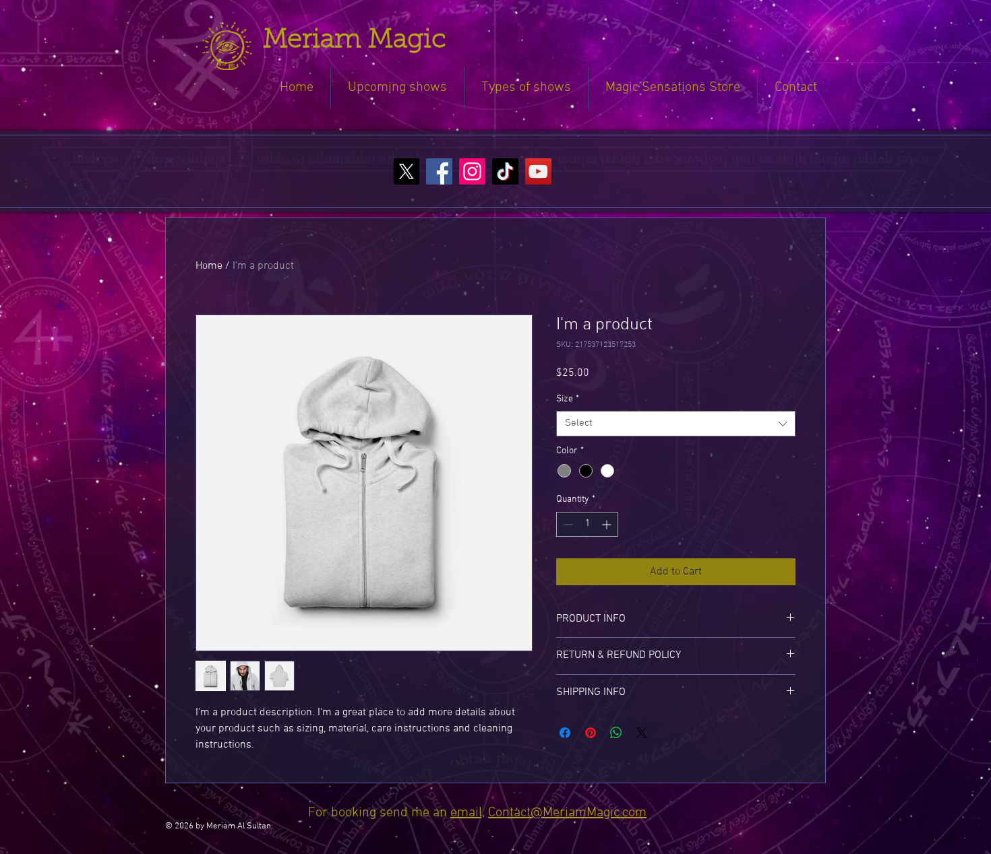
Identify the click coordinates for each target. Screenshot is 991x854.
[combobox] (675, 423)
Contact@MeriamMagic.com (567, 813)
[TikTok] (505, 171)
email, (467, 813)
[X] (406, 171)
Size (567, 399)
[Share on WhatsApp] (616, 733)
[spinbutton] (587, 524)
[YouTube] (538, 171)
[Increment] (607, 524)
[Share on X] (642, 733)
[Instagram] (472, 171)
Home (209, 266)
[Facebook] (439, 171)
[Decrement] (566, 524)
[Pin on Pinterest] (590, 733)
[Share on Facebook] (565, 733)
